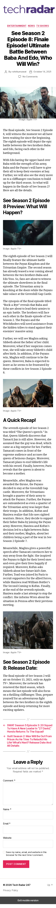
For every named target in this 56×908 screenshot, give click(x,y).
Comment (9, 780)
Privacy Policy (10, 890)
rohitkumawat (19, 71)
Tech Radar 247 (21, 884)
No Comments (30, 76)
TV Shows (42, 25)
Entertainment (17, 25)
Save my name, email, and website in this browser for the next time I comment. (26, 853)
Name (7, 809)
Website (7, 838)
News (31, 25)
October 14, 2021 (42, 71)
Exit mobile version (28, 900)
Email (6, 823)
